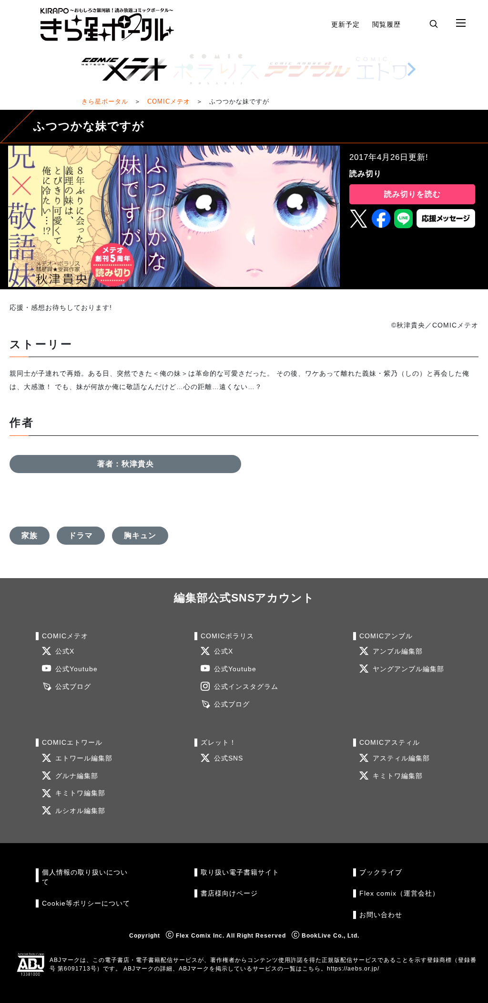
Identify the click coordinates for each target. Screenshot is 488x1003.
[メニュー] (461, 23)
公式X (64, 651)
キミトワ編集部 (80, 793)
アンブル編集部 (398, 651)
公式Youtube (76, 669)
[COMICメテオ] (124, 69)
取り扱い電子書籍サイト (240, 872)
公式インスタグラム (246, 686)
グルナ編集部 (76, 776)
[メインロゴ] (107, 25)
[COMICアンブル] (307, 69)
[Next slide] (411, 69)
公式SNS (228, 758)
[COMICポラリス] (216, 69)
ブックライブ (380, 872)
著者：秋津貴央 (125, 464)
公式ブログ (73, 686)
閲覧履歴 (386, 24)
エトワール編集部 (83, 758)
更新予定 (345, 24)
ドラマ (81, 535)
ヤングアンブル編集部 (408, 669)
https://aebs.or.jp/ (353, 968)
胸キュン (140, 535)
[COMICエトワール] (399, 69)
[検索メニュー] (433, 23)
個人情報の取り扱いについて (85, 877)
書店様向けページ (229, 893)
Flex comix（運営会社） (399, 893)
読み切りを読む (412, 194)
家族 (29, 535)
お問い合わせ (380, 915)
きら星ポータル (104, 101)
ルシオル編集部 (80, 810)
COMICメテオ (168, 101)
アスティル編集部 (401, 758)
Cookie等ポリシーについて (86, 903)
